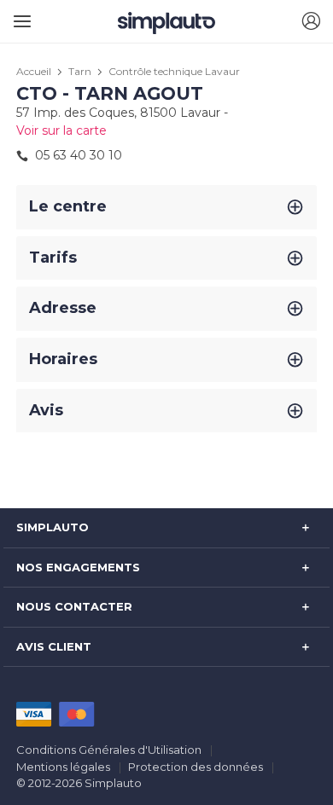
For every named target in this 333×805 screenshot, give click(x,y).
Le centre (68, 206)
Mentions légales (63, 766)
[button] (310, 22)
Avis (46, 410)
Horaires (63, 359)
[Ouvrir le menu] (19, 15)
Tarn (79, 71)
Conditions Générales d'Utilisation (109, 749)
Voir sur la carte (61, 130)
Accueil (33, 71)
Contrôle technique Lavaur (174, 71)
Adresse (62, 307)
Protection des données (195, 766)
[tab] (166, 207)
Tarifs (53, 257)
